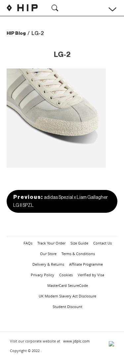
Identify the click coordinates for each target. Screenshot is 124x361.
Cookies (66, 274)
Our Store (48, 253)
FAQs (27, 243)
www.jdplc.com (76, 340)
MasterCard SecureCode (67, 285)
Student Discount (67, 306)
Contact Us (102, 243)
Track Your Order (51, 243)
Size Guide (79, 243)
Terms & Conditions (78, 253)
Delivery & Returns (48, 264)
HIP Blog (16, 33)
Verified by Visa (91, 274)
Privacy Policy (42, 274)
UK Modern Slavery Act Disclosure (67, 295)
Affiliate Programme (86, 264)
